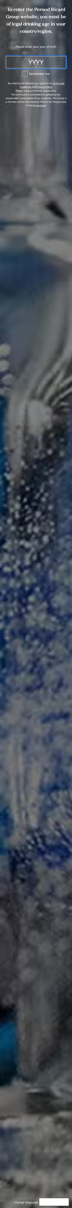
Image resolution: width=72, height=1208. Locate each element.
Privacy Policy (44, 87)
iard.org (41, 105)
